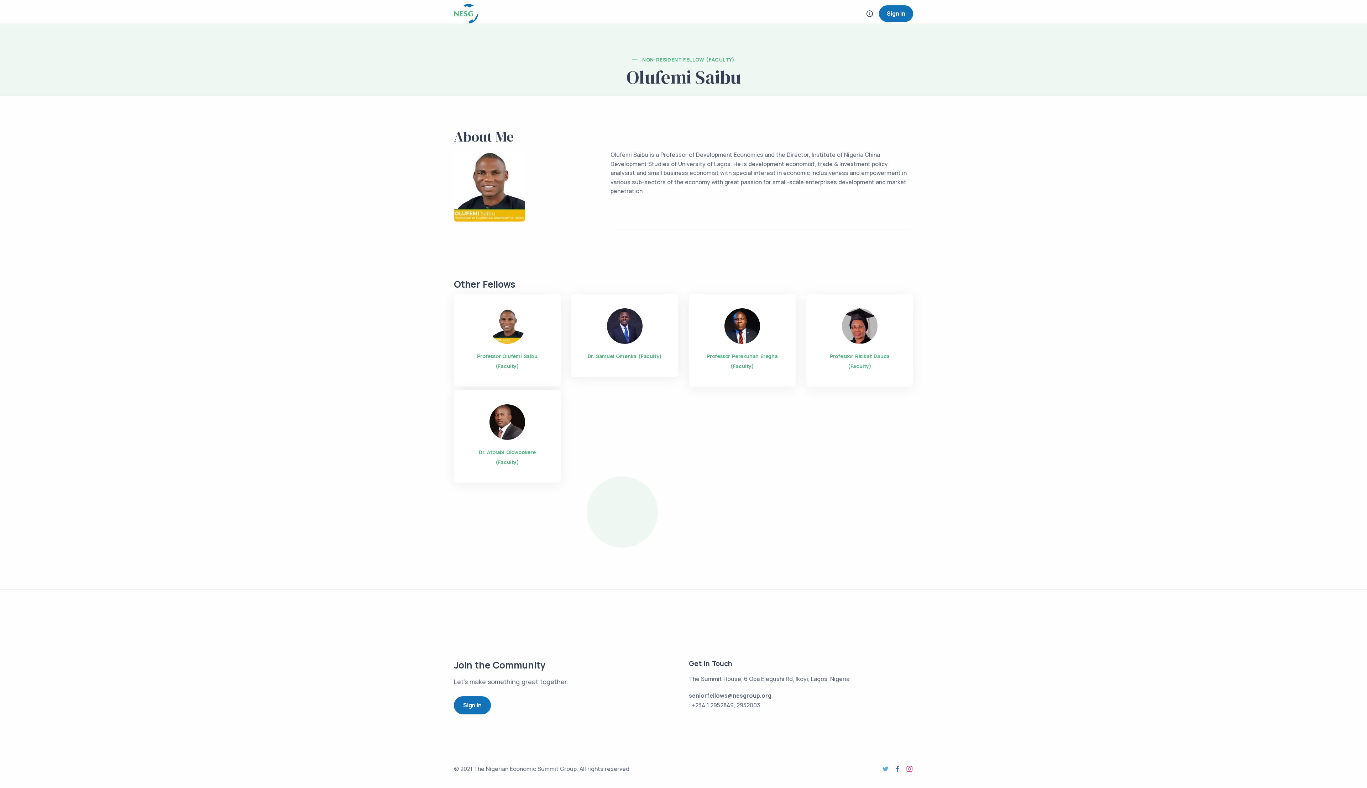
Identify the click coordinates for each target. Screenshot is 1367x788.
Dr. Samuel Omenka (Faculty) (625, 356)
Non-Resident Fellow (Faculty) (688, 59)
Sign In (896, 13)
